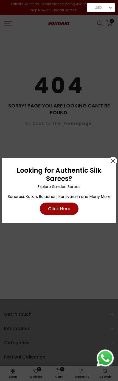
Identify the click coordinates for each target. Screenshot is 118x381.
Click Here (59, 209)
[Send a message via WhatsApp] (105, 358)
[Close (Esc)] (113, 161)
